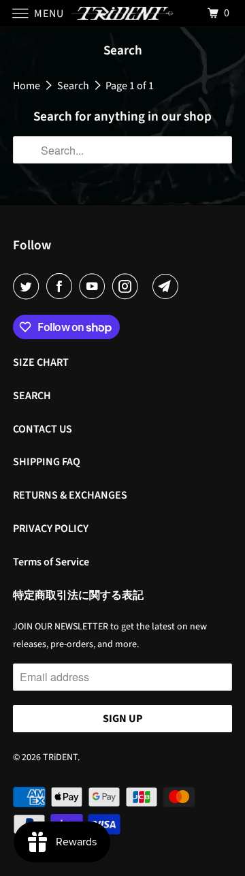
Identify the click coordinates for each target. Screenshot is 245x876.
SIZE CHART (41, 362)
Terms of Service (51, 561)
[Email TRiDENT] (168, 286)
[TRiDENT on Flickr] (147, 286)
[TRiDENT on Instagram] (128, 286)
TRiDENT (60, 757)
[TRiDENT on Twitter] (28, 286)
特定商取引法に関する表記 (78, 595)
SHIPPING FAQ (46, 461)
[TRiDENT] (122, 13)
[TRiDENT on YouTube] (94, 286)
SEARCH (32, 395)
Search (73, 85)
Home (26, 85)
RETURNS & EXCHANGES (70, 495)
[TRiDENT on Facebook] (62, 286)
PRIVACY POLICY (50, 528)
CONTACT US (42, 429)
